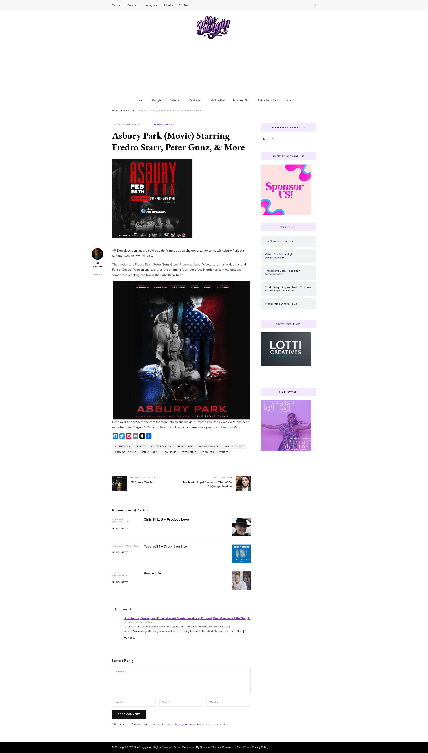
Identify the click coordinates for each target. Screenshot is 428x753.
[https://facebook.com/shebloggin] (264, 139)
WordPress (244, 747)
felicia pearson (161, 446)
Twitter (117, 5)
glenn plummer (208, 446)
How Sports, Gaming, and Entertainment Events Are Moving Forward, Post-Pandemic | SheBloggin (187, 618)
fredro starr (185, 446)
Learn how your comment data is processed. (197, 724)
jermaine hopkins (125, 452)
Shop (289, 100)
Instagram (151, 5)
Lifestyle (156, 100)
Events (158, 124)
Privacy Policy (260, 747)
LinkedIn (168, 5)
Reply (131, 637)
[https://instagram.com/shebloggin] (272, 139)
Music (115, 528)
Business (195, 100)
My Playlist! (218, 100)
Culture (174, 100)
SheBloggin (141, 747)
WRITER (223, 452)
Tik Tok (183, 5)
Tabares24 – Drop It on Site (165, 546)
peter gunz (189, 452)
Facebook (133, 5)
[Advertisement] (214, 64)
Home (139, 100)
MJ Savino (97, 265)
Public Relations (268, 100)
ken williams (150, 452)
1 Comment (97, 274)
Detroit (141, 446)
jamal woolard (234, 446)
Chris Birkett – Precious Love (166, 519)
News (168, 124)
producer (207, 452)
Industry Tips (241, 100)
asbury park (122, 446)
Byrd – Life (152, 573)
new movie (169, 452)
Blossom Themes (210, 747)
